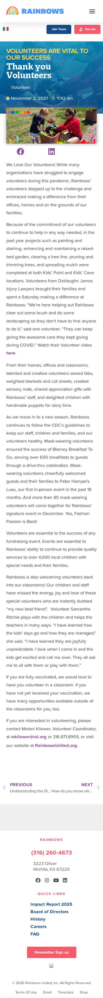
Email (47, 992)
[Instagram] (47, 880)
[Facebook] (38, 880)
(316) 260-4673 (51, 852)
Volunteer (20, 87)
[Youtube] (56, 880)
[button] (92, 11)
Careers (38, 926)
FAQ (34, 934)
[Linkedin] (65, 880)
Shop (84, 992)
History (37, 919)
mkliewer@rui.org (28, 737)
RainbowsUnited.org (56, 745)
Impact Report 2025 (51, 904)
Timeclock (66, 992)
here (10, 353)
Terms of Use (26, 992)
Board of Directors (49, 911)
